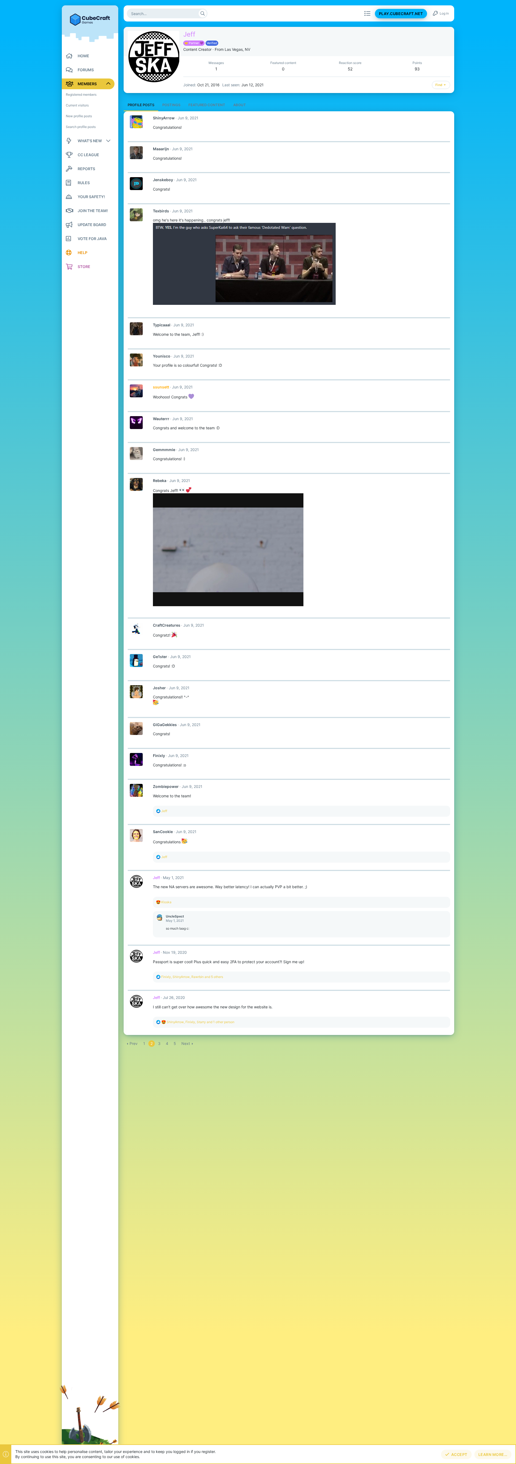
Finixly (159, 755)
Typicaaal (161, 325)
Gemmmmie (164, 449)
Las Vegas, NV (237, 49)
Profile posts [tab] (141, 105)
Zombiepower (166, 786)
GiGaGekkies (165, 724)
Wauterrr (161, 418)
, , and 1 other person (200, 1022)
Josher (159, 687)
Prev (134, 1043)
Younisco (161, 356)
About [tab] (239, 105)
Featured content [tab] (206, 105)
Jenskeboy (163, 179)
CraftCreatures (166, 625)
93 (417, 69)
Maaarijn (161, 149)
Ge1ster (160, 656)
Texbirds (161, 211)
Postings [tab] (171, 105)
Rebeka (159, 480)
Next (185, 1043)
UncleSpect (175, 916)
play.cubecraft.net (401, 13)
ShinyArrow (164, 118)
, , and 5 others (192, 977)
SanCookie (163, 831)
